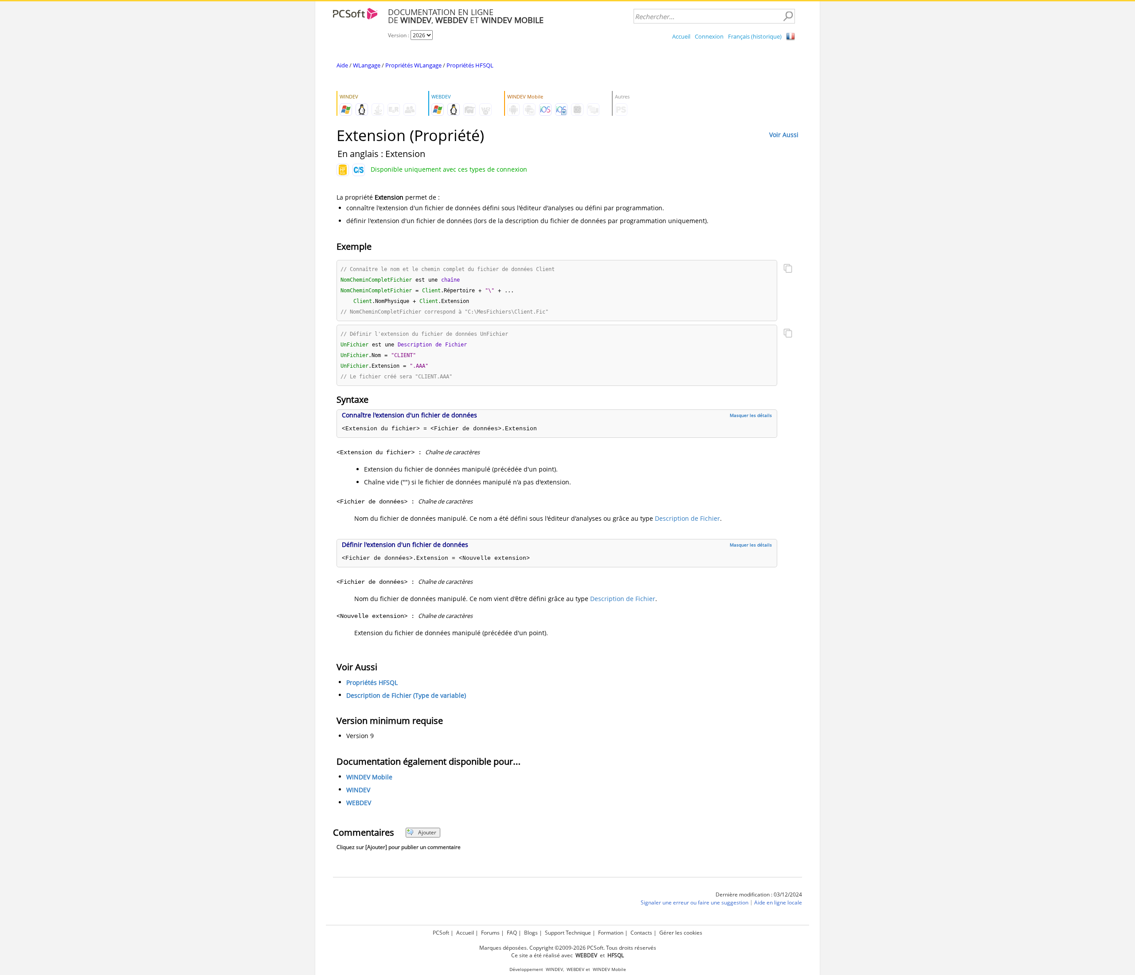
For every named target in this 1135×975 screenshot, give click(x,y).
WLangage (366, 65)
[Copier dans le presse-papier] (788, 269)
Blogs (531, 932)
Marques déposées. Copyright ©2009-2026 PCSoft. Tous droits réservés (567, 947)
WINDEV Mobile (369, 777)
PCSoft (441, 932)
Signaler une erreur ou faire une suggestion (694, 902)
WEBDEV (358, 802)
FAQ (512, 932)
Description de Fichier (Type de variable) (406, 695)
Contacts (641, 932)
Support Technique (568, 932)
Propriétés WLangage (413, 65)
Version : (399, 35)
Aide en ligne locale (778, 902)
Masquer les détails (751, 415)
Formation (610, 932)
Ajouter (427, 832)
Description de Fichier (687, 518)
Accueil (681, 36)
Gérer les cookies (680, 932)
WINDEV (358, 790)
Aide (342, 65)
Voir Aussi (783, 134)
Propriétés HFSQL (469, 65)
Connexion (709, 36)
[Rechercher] (787, 16)
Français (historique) (755, 36)
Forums (490, 932)
